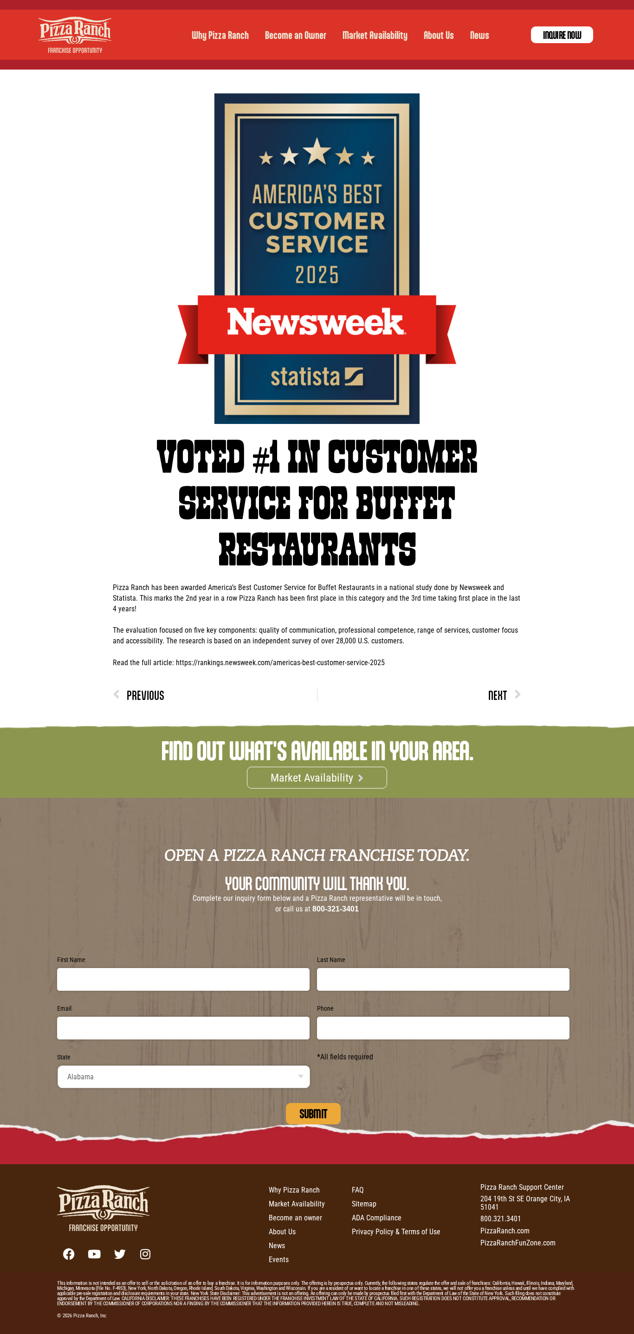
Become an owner (295, 1217)
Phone (325, 1008)
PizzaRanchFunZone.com (518, 1242)
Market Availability (375, 34)
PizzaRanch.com (505, 1230)
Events (279, 1259)
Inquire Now (562, 34)
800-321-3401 (335, 909)
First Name (71, 960)
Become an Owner (295, 34)
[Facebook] (68, 1254)
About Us (439, 34)
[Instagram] (145, 1254)
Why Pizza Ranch (220, 34)
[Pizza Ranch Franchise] (77, 35)
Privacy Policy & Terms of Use (396, 1231)
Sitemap (364, 1203)
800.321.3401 (500, 1218)
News (479, 34)
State (64, 1057)
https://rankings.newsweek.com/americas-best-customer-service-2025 (280, 662)
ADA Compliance (376, 1217)
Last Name (331, 960)
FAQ (358, 1189)
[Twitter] (119, 1254)
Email (64, 1008)
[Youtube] (94, 1254)
